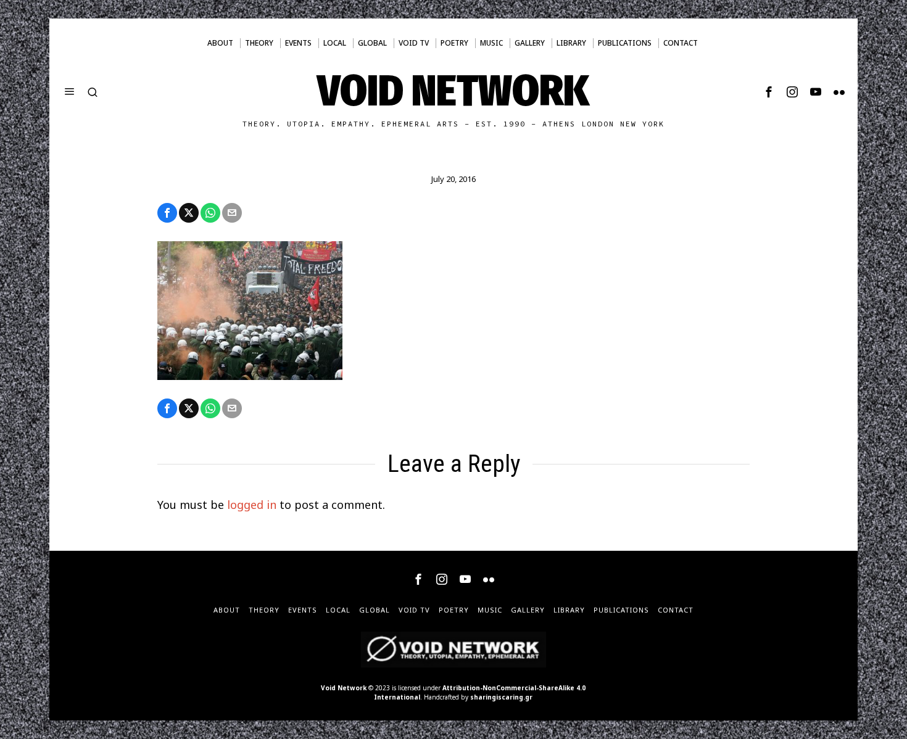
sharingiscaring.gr (501, 697)
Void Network (344, 687)
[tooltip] (769, 92)
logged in (251, 504)
